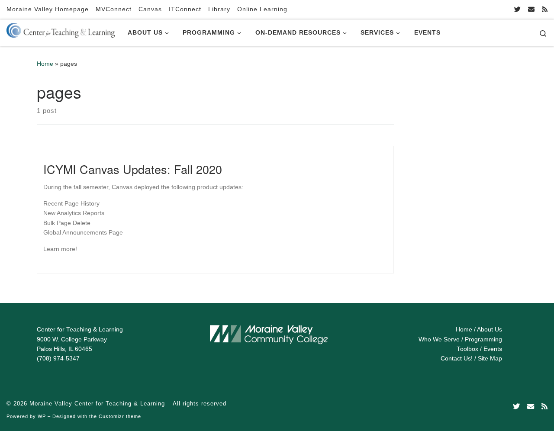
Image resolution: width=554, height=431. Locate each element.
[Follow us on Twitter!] (517, 9)
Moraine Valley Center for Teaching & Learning (97, 403)
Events (492, 349)
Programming (483, 339)
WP (42, 416)
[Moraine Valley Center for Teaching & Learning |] (60, 28)
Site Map (490, 358)
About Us (489, 329)
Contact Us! (457, 358)
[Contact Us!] (531, 9)
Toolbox (467, 349)
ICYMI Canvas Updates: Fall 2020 (132, 169)
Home (45, 63)
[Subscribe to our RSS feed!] (545, 9)
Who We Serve (439, 339)
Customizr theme (120, 416)
